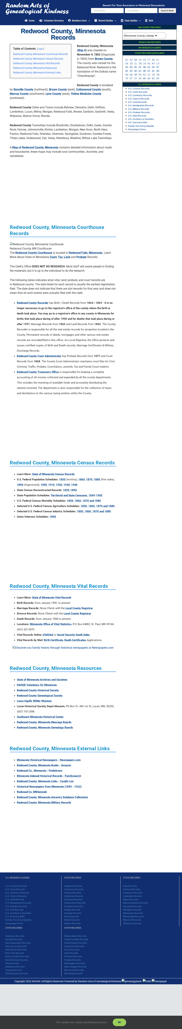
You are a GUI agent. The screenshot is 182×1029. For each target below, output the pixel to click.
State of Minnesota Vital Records (51, 597)
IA (144, 63)
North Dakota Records (16, 960)
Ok (119, 1022)
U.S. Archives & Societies (141, 119)
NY (149, 71)
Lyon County (53, 93)
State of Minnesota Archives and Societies (42, 679)
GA (126, 63)
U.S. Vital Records (137, 116)
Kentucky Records (132, 893)
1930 (66, 484)
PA (140, 74)
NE (126, 71)
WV (149, 78)
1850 (62, 479)
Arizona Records (72, 893)
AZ (131, 59)
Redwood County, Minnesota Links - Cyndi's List (45, 781)
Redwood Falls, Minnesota (85, 252)
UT (131, 78)
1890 (20, 484)
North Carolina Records (17, 956)
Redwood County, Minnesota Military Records (44, 802)
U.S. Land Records (137, 102)
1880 (97, 479)
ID (131, 63)
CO (144, 59)
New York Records (14, 953)
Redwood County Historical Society (38, 690)
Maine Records (130, 899)
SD (153, 74)
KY (153, 63)
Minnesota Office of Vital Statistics (50, 624)
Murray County (19, 93)
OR (135, 74)
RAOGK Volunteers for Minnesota (37, 685)
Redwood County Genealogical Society (40, 695)
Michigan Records (132, 910)
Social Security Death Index (73, 634)
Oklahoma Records (15, 967)
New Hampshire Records (18, 943)
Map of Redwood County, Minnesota (35, 147)
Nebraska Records (15, 936)
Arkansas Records (73, 889)
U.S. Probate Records (139, 112)
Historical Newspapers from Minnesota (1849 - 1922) (49, 786)
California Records (73, 896)
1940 (74, 484)
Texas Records (71, 949)
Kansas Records (131, 889)
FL (157, 59)
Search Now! (167, 10)
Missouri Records (132, 920)
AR (135, 59)
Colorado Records (73, 899)
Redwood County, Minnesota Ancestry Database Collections (52, 797)
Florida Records (72, 910)
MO (153, 67)
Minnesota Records (133, 913)
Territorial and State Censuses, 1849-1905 (76, 495)
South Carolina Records (76, 939)
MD (131, 67)
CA (140, 59)
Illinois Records (72, 920)
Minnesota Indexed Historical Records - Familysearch (49, 776)
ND (157, 71)
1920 (59, 484)
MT (157, 67)
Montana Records (132, 923)
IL (135, 63)
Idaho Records (71, 916)
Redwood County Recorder (33, 302)
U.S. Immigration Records (141, 105)
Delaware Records (73, 906)
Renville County (23, 89)
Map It (82, 50)
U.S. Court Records (138, 92)
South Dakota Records (75, 943)
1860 (81, 479)
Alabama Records (73, 886)
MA (126, 67)
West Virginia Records (75, 967)
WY (157, 78)
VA (140, 78)
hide (40, 49)
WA (144, 78)
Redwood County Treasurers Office (38, 372)
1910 (51, 484)
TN (157, 74)
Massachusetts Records (135, 903)
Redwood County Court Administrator (39, 356)
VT (135, 78)
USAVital (48, 634)
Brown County (104, 58)
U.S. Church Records (138, 99)
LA (157, 63)
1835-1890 (70, 490)
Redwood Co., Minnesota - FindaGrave (39, 770)
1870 (89, 479)
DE (153, 59)
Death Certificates (75, 640)
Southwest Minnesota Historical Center (40, 717)
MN (144, 67)
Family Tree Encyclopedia (141, 126)
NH (135, 71)
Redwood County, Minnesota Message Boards (44, 722)
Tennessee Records (74, 946)
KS (149, 63)
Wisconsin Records (74, 970)
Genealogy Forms (137, 129)
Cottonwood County (88, 89)
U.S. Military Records (138, 109)
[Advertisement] (63, 185)
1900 (44, 484)
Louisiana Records (132, 896)
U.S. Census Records (139, 88)
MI (140, 67)
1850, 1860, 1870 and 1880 (84, 500)
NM (144, 71)
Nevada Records (13, 939)
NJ (140, 71)
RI (144, 74)
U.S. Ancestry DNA (137, 122)
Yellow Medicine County (86, 93)
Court (53, 257)
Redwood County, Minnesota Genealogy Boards (45, 727)
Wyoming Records (73, 973)
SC (149, 74)
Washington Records (74, 963)
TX (126, 78)
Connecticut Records (75, 903)
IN (140, 63)
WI (153, 78)
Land (67, 257)
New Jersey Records (16, 946)
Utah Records (71, 953)
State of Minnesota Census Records (53, 474)
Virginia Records (72, 960)
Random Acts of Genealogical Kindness (99, 981)
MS (149, 67)
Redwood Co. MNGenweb (32, 792)
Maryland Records (132, 906)
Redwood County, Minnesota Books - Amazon (44, 765)
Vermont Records (73, 956)
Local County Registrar (79, 608)
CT (149, 59)
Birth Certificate (53, 640)
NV (131, 71)
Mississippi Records (133, 916)
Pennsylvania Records (16, 973)
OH (126, 74)
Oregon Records (13, 970)
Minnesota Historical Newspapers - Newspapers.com (49, 760)
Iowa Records (130, 886)
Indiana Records (72, 923)
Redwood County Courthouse (33, 252)
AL (126, 59)
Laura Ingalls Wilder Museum (34, 701)
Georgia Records (72, 913)
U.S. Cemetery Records (140, 95)
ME (135, 67)
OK (131, 74)
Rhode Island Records (75, 936)
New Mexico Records (16, 949)
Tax (60, 257)
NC (153, 71)
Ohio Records (12, 963)
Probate (81, 257)
